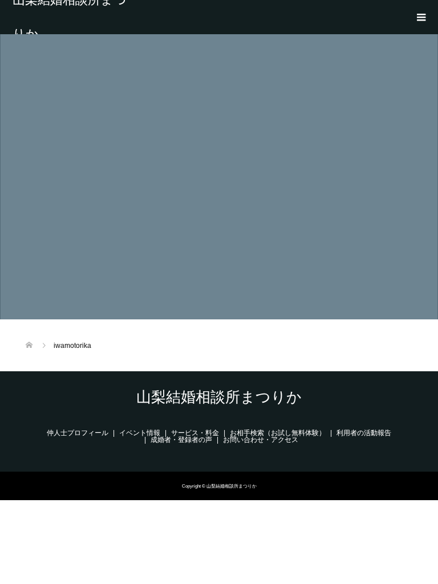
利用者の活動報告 (363, 433)
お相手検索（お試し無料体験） (278, 433)
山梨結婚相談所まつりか (70, 17)
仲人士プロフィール (77, 433)
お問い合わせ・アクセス (260, 440)
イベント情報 (139, 433)
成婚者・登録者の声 (181, 440)
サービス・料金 (195, 433)
